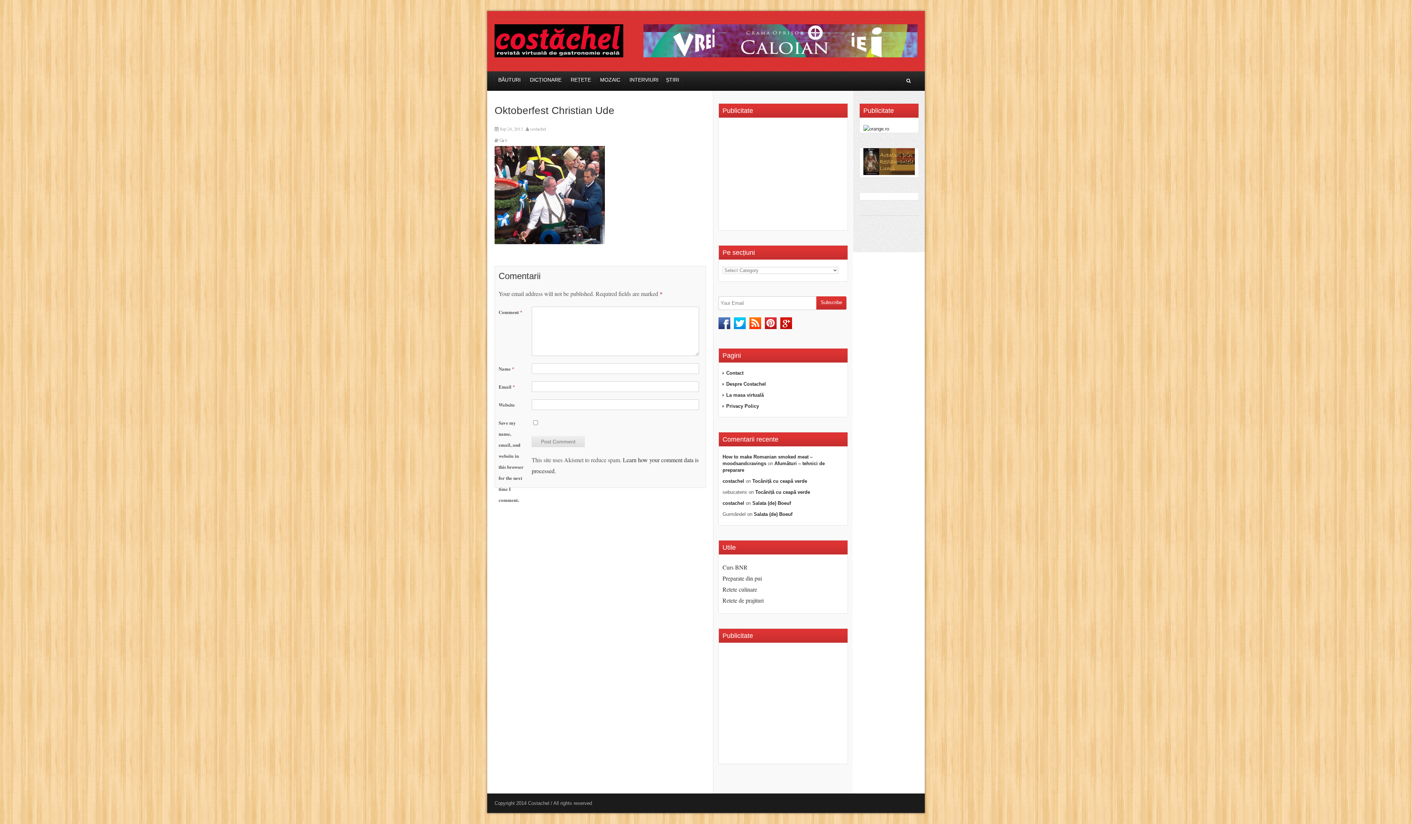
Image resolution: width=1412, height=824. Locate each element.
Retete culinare (740, 589)
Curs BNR (735, 567)
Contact (735, 373)
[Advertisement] (784, 176)
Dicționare (545, 80)
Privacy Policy (742, 406)
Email (507, 386)
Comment (511, 311)
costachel (538, 129)
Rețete (581, 80)
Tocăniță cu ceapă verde (779, 481)
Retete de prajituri (743, 600)
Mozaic (610, 80)
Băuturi (509, 80)
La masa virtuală (745, 395)
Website (507, 404)
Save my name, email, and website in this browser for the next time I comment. (511, 461)
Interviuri (644, 80)
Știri (672, 80)
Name (506, 368)
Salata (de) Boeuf (771, 503)
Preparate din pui (742, 578)
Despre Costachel (746, 384)
